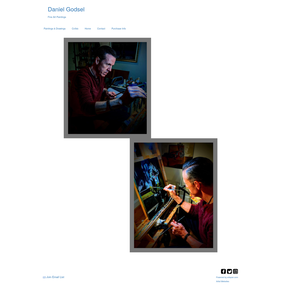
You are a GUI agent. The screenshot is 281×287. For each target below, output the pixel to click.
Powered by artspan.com (227, 277)
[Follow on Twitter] (230, 273)
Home (88, 28)
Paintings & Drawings (55, 28)
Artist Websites (222, 281)
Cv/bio (75, 28)
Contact (101, 28)
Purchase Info (119, 28)
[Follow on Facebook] (224, 273)
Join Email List (55, 277)
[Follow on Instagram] (235, 273)
